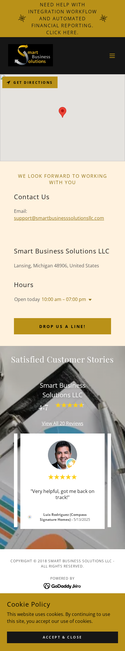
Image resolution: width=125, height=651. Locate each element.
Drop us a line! (62, 326)
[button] (112, 55)
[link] (31, 55)
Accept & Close (62, 637)
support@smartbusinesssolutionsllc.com (59, 218)
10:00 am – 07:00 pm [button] (64, 299)
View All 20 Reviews (62, 423)
